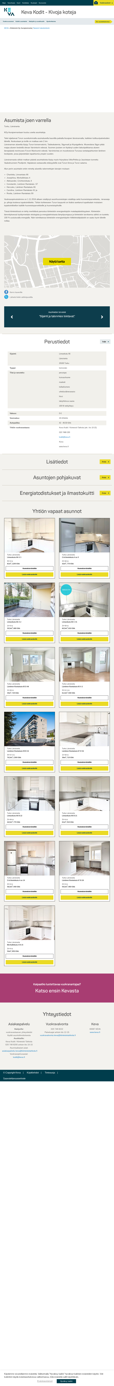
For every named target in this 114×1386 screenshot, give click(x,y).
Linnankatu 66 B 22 (14, 816)
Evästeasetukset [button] (45, 1381)
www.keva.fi (95, 1032)
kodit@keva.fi (64, 437)
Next (102, 316)
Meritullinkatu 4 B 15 (15, 945)
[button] (105, 3)
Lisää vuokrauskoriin (29, 574)
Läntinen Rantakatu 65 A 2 (72, 687)
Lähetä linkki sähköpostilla (21, 297)
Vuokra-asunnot (8, 21)
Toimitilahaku (25, 3)
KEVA (6, 28)
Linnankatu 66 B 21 (69, 816)
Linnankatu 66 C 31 (69, 622)
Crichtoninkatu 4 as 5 (70, 557)
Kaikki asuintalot (21, 21)
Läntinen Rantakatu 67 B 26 (73, 880)
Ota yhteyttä (34, 3)
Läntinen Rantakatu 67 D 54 (73, 751)
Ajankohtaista (51, 21)
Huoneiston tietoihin (30, 568)
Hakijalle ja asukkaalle (36, 21)
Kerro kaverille (16, 292)
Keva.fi (18, 3)
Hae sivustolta (42, 3)
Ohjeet (4, 3)
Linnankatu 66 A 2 (14, 622)
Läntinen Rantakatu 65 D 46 (18, 687)
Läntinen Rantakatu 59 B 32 (18, 751)
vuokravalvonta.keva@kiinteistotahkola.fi (58, 1035)
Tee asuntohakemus (103, 21)
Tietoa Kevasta (11, 3)
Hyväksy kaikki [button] (66, 1381)
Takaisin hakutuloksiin (41, 28)
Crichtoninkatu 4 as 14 (16, 880)
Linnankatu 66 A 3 (14, 557)
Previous (12, 316)
